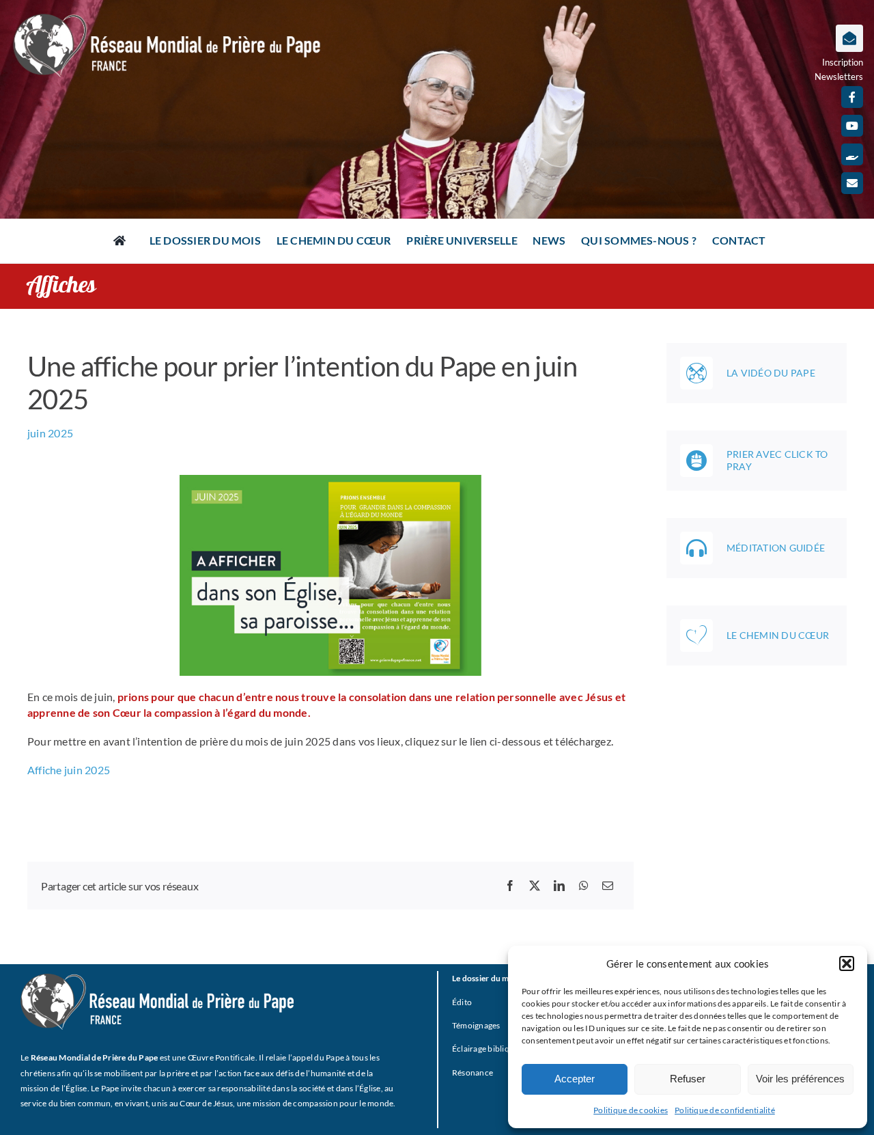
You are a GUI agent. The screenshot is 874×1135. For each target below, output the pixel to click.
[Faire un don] (852, 154)
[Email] (607, 885)
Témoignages (476, 1025)
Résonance (472, 1072)
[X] (534, 885)
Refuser (687, 1078)
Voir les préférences (800, 1078)
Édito (462, 1002)
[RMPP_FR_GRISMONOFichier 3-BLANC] (157, 978)
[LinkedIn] (559, 885)
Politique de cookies (630, 1110)
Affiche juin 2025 (68, 769)
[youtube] (852, 126)
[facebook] (852, 97)
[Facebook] (510, 885)
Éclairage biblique (485, 1048)
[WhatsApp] (583, 885)
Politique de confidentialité (725, 1110)
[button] (847, 963)
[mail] (852, 183)
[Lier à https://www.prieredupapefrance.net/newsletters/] (849, 38)
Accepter (574, 1078)
